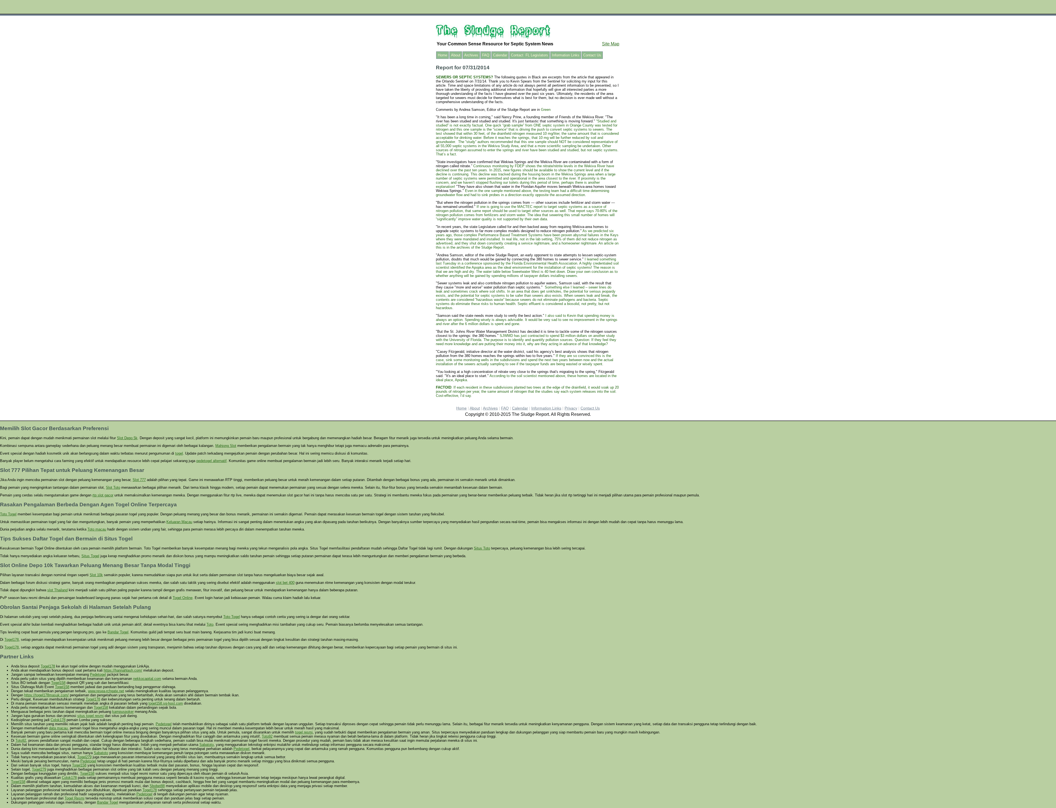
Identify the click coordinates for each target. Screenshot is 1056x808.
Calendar (500, 55)
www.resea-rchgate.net (106, 691)
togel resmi (304, 732)
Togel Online (183, 598)
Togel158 (58, 683)
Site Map (610, 44)
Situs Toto (482, 548)
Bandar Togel (118, 632)
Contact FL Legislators (529, 55)
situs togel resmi (90, 716)
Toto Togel (8, 514)
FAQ (485, 55)
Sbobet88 (157, 786)
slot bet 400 (285, 583)
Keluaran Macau (179, 522)
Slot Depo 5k (127, 438)
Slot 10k (96, 575)
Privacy (571, 408)
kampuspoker (123, 712)
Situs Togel (90, 556)
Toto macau (96, 529)
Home (442, 55)
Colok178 (58, 720)
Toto (210, 624)
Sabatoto (206, 745)
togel (179, 453)
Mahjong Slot (225, 446)
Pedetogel (98, 674)
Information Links (565, 55)
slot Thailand (57, 590)
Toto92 (267, 736)
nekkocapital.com (147, 679)
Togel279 (84, 757)
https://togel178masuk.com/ (46, 695)
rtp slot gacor (102, 495)
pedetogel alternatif (211, 461)
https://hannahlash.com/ (123, 670)
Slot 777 (139, 480)
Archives (471, 55)
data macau (58, 728)
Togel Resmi (74, 798)
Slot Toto (113, 487)
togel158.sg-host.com (165, 703)
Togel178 (11, 639)
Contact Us (592, 55)
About (455, 55)
